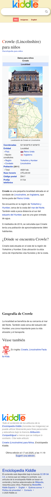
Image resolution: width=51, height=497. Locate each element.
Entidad (7, 148)
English (34, 19)
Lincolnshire (25, 163)
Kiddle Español (8, 487)
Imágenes (24, 19)
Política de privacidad (11, 490)
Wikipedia (39, 482)
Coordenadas (10, 145)
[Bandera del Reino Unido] (21, 151)
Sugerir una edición (25, 455)
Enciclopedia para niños (12, 51)
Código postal (10, 176)
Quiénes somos (35, 487)
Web (16, 19)
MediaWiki (36, 484)
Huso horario (10, 172)
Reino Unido (29, 151)
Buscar (46, 12)
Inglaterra (28, 154)
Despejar (40, 11)
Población (8, 166)
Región (8, 160)
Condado (9, 163)
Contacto (28, 490)
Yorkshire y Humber (29, 160)
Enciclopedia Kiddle (12, 426)
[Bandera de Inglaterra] (21, 154)
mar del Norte (37, 207)
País (7, 151)
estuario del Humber (12, 214)
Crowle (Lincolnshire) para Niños (18, 442)
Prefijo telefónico (8, 181)
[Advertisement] (25, 30)
